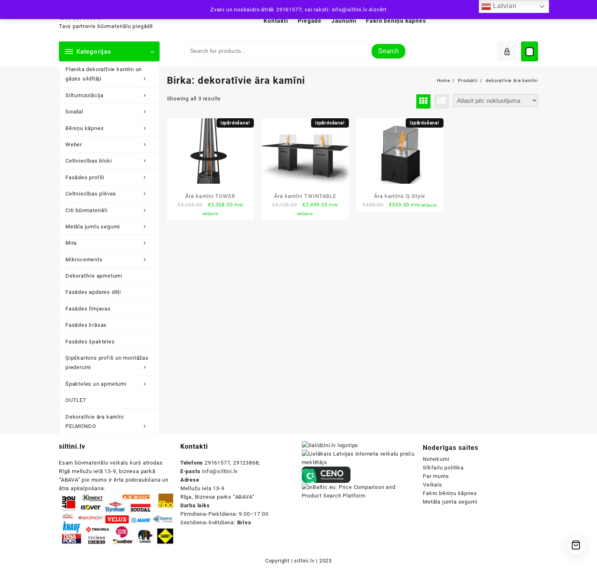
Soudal (74, 112)
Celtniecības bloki (88, 161)
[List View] (442, 101)
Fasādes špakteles (90, 342)
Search (388, 51)
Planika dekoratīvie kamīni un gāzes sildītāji (103, 74)
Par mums (436, 476)
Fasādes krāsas (86, 325)
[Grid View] (423, 101)
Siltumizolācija (84, 95)
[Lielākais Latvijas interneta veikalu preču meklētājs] (359, 458)
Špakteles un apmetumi (96, 384)
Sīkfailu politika (443, 468)
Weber (73, 144)
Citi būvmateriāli (86, 210)
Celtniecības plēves (90, 194)
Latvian (503, 5)
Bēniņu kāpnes (84, 128)
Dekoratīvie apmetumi (93, 276)
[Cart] (529, 51)
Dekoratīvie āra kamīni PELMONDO (94, 421)
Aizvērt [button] (378, 10)
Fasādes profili (84, 177)
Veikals (432, 485)
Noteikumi (436, 459)
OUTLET (76, 400)
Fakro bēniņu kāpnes (450, 493)
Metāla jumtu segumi (92, 227)
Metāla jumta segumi (450, 502)
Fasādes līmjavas (88, 309)
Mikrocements (84, 259)
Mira (71, 243)
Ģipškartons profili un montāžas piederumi (107, 362)
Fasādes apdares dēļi (93, 292)
